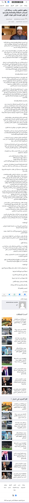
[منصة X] (5, 2)
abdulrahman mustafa (19, 19)
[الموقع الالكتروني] (17, 305)
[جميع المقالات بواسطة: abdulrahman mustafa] (22, 305)
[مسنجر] (19, 294)
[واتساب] (14, 294)
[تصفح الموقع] (26, 2)
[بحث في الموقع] (2, 2)
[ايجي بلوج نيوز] (17, 2)
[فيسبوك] (8, 2)
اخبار (9, 21)
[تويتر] (9, 294)
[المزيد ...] (4, 294)
